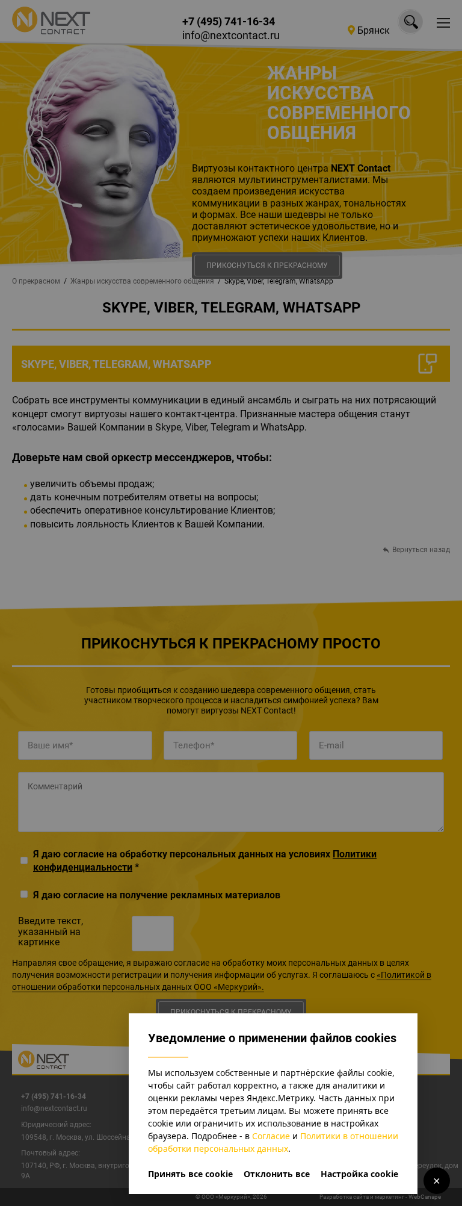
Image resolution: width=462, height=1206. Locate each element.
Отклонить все (277, 1174)
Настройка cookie (359, 1174)
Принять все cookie (190, 1174)
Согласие (271, 1136)
